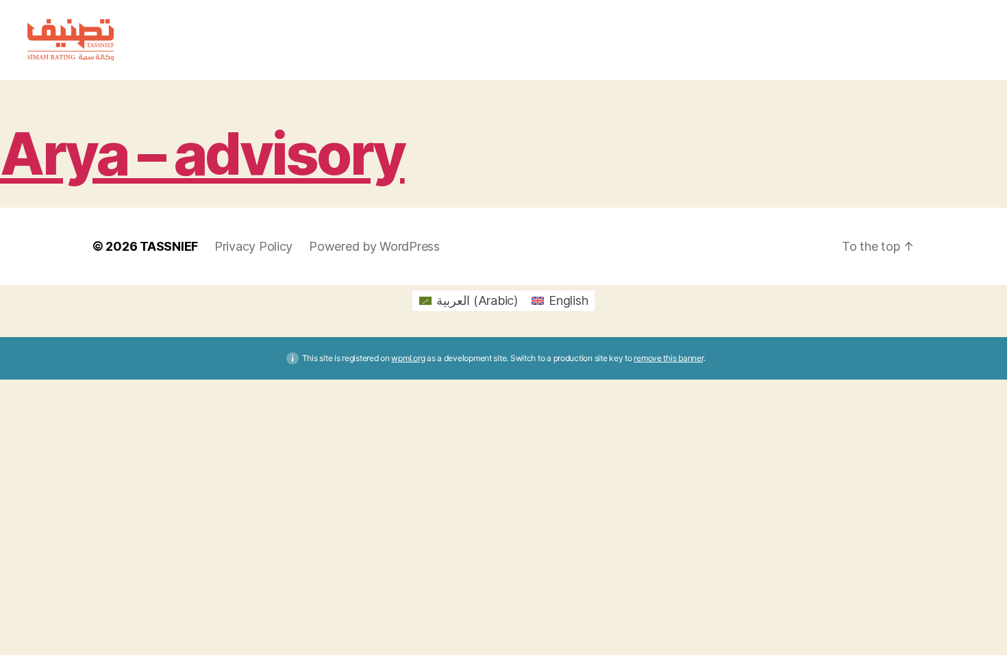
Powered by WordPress (374, 246)
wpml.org (408, 358)
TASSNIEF (169, 246)
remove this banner (668, 358)
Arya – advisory (202, 153)
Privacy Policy (253, 246)
